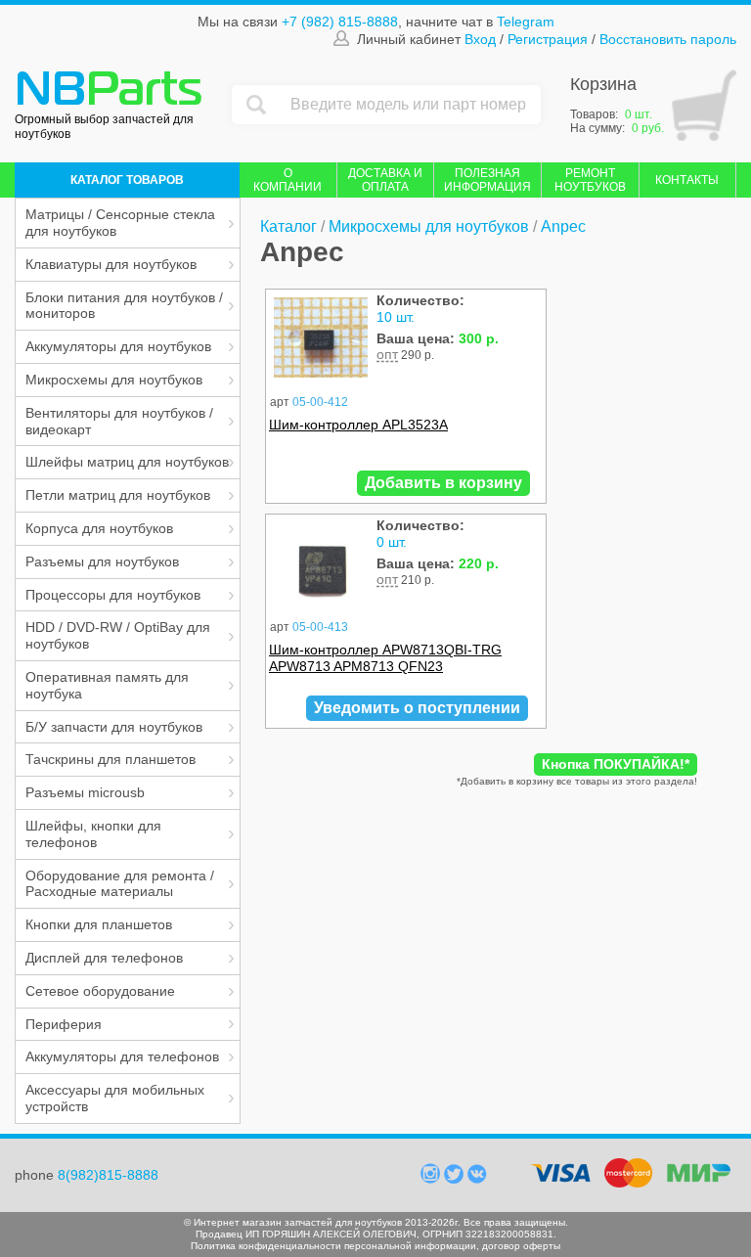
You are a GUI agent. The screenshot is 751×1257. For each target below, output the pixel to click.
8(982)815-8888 (108, 1175)
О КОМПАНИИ (287, 180)
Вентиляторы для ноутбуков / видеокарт (119, 421)
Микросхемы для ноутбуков (113, 379)
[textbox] (411, 104)
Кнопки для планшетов (98, 924)
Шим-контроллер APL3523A (358, 424)
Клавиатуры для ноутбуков (111, 264)
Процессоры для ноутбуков (112, 595)
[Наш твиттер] (455, 1179)
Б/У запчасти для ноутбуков (113, 727)
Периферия (63, 1024)
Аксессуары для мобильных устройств (114, 1098)
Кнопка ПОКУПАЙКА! (615, 764)
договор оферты (521, 1245)
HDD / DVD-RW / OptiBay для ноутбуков (117, 635)
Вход (480, 38)
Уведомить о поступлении (417, 707)
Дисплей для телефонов (104, 957)
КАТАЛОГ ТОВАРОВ (127, 180)
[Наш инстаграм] (432, 1179)
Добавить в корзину (443, 482)
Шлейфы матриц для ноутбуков (127, 462)
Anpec (563, 226)
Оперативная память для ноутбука (107, 685)
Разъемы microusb (85, 792)
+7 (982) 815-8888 (340, 21)
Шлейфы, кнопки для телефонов (93, 834)
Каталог (288, 226)
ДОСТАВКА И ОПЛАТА (385, 180)
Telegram (525, 21)
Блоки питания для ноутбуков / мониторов (124, 306)
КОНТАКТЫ (687, 180)
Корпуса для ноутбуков (99, 528)
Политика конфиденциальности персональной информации (333, 1245)
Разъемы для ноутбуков (102, 561)
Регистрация (548, 38)
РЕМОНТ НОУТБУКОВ (590, 180)
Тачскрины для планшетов (110, 759)
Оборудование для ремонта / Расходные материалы (119, 884)
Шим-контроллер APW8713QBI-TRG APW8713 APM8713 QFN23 (385, 658)
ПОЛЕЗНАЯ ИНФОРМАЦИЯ (487, 180)
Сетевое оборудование (100, 991)
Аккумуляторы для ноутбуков (118, 346)
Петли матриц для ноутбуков (117, 495)
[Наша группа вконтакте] (477, 1179)
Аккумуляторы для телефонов (122, 1056)
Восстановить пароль (667, 38)
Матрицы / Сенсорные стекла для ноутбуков (120, 222)
